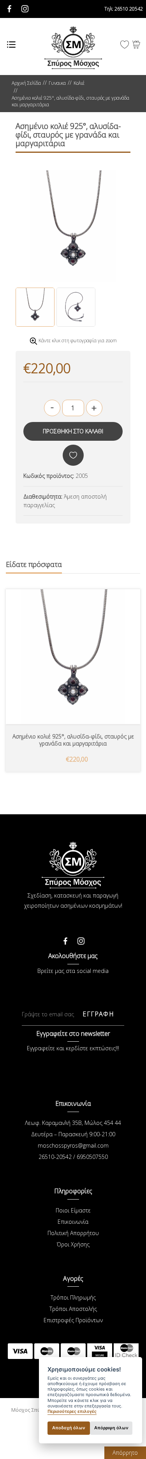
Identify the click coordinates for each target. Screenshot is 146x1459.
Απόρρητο (125, 1452)
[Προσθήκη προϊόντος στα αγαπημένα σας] (73, 455)
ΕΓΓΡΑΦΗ (98, 1014)
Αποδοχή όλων (68, 1427)
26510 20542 (123, 8)
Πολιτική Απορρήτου (73, 1233)
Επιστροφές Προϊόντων (73, 1320)
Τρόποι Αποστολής (73, 1308)
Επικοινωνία (73, 1221)
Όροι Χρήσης (73, 1244)
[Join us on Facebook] (65, 939)
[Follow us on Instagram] (81, 939)
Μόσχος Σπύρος (73, 48)
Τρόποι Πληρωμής (73, 1297)
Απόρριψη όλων (111, 1427)
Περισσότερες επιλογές (72, 1411)
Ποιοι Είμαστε (73, 1210)
